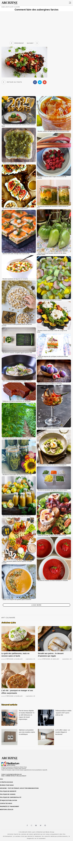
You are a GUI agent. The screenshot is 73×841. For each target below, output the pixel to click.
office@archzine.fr (21, 775)
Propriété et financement (9, 806)
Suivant (31, 43)
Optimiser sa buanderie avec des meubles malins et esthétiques (27, 732)
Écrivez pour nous (7, 785)
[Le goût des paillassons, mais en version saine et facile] (18, 638)
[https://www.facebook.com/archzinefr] (27, 825)
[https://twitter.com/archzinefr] (41, 825)
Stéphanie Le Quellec (14, 659)
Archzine (11, 3)
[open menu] (70, 3)
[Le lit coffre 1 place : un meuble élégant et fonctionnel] (46, 737)
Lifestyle (8, 7)
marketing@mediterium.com (14, 774)
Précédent (19, 43)
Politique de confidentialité (10, 797)
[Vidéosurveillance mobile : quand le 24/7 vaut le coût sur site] (46, 718)
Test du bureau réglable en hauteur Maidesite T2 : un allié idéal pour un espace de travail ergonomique (27, 715)
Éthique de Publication (8, 800)
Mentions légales (6, 809)
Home (3, 7)
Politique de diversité (8, 791)
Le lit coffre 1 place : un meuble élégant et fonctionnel (62, 732)
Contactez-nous (6, 803)
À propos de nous (6, 782)
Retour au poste (14, 82)
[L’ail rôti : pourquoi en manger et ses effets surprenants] (18, 675)
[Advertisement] (36, 26)
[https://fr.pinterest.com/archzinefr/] (45, 825)
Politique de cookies (7, 794)
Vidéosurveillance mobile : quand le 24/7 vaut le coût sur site (63, 713)
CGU (1, 779)
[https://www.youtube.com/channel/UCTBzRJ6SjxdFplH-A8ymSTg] (36, 825)
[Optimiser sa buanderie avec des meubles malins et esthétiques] (9, 737)
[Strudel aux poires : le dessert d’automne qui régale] (55, 638)
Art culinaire (15, 7)
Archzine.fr (11, 758)
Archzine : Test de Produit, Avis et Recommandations (19, 788)
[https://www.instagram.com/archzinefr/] (31, 825)
